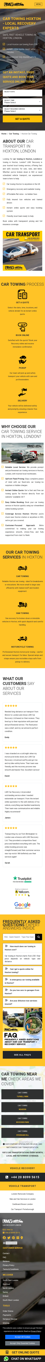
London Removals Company (22, 1194)
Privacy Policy (36, 1331)
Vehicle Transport (22, 1186)
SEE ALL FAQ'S (22, 1055)
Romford (6, 1284)
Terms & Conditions (11, 1269)
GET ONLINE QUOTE (25, 1352)
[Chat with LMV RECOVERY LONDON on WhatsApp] (7, 1358)
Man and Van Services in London (23, 1199)
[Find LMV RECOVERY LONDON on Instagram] (17, 1238)
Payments (7, 1315)
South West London (11, 1300)
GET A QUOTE (22, 119)
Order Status (8, 1311)
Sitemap (6, 1323)
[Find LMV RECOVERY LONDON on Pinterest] (13, 1238)
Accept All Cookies (22, 1337)
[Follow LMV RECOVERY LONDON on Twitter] (8, 1238)
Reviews (6, 1261)
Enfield (5, 1296)
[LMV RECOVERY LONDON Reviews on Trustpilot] (22, 879)
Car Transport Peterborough (22, 1209)
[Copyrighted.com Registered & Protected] (10, 1243)
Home (3, 134)
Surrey (5, 1292)
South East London (10, 1280)
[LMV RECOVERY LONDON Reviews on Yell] (22, 892)
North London (8, 1288)
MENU (38, 4)
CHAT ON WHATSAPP (26, 1358)
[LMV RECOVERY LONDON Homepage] (14, 4)
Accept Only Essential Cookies (22, 1343)
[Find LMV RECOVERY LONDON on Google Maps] (22, 1238)
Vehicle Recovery (22, 1168)
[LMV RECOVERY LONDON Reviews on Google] (22, 905)
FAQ (4, 1257)
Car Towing (14, 134)
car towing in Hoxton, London (26, 159)
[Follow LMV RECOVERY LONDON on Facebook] (4, 1238)
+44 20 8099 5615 (24, 1177)
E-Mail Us (9, 1230)
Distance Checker (10, 1319)
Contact (6, 1253)
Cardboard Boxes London (22, 1204)
